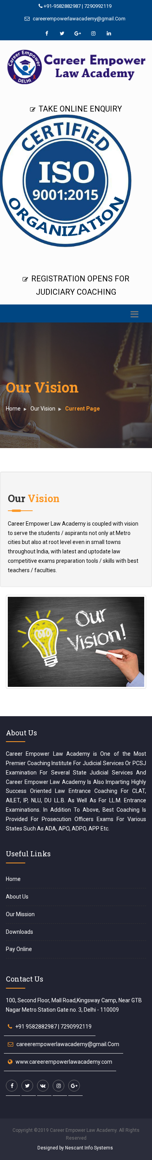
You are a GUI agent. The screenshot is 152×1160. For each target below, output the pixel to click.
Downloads (19, 932)
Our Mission (20, 914)
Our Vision (42, 408)
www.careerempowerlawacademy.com (64, 1062)
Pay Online (19, 949)
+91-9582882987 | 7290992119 (76, 6)
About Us (17, 896)
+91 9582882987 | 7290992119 (53, 1026)
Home (13, 408)
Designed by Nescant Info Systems (75, 1148)
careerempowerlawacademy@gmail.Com (78, 19)
